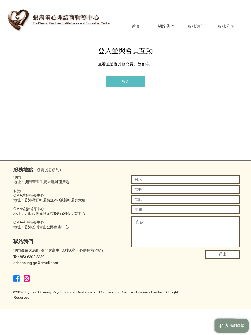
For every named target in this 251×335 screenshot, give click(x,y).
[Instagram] (27, 278)
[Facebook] (16, 278)
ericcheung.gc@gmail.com (35, 263)
